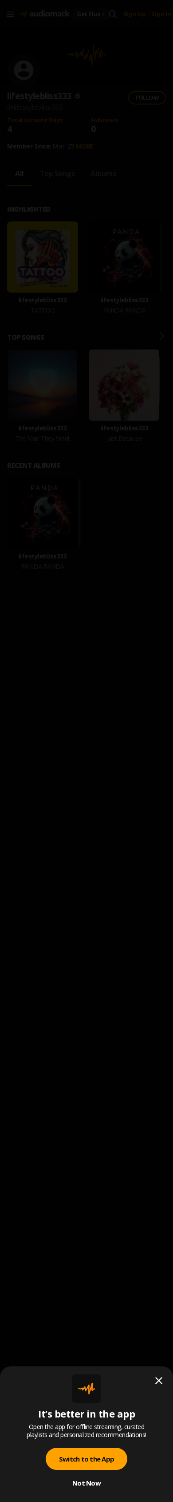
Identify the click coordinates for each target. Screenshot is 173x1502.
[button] (86, 751)
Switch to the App (86, 1458)
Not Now (86, 1482)
